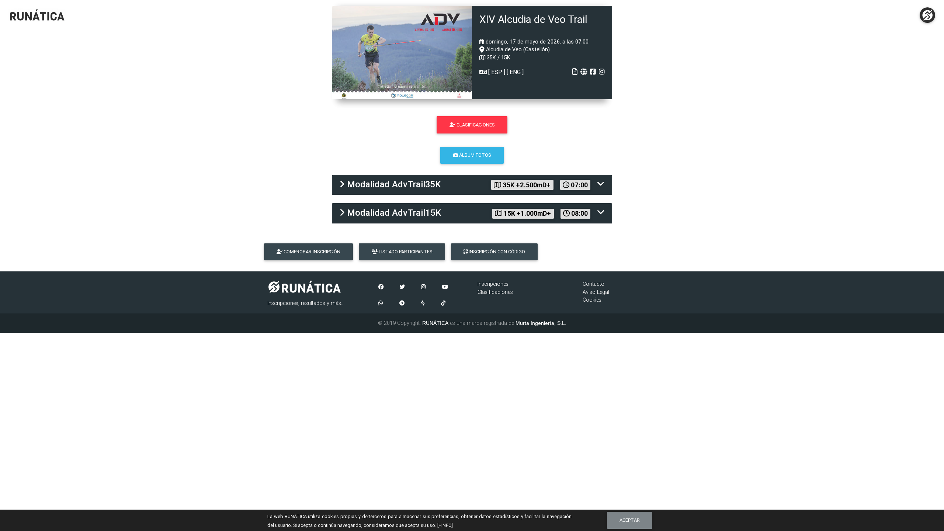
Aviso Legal (596, 292)
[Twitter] (402, 287)
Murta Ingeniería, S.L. (541, 323)
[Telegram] (401, 303)
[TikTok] (443, 303)
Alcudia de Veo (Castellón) (517, 49)
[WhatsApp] (380, 303)
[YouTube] (445, 287)
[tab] (472, 185)
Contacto (593, 284)
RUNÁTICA (435, 323)
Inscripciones (493, 284)
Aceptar (630, 520)
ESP (497, 72)
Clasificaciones (495, 292)
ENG (515, 72)
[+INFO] (445, 525)
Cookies (592, 299)
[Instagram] (423, 287)
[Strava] (423, 303)
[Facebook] (380, 287)
